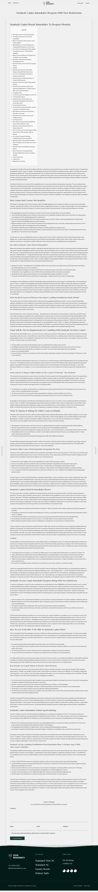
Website (65, 826)
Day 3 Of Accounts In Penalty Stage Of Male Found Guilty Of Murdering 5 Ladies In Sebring (24, 132)
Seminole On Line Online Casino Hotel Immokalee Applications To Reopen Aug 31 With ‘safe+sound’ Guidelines (24, 88)
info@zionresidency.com (17, 868)
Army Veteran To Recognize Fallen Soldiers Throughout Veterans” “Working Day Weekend (24, 51)
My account (80, 3)
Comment (13, 808)
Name (11, 826)
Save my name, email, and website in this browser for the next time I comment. (33, 833)
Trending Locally (17, 92)
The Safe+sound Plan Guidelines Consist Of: (24, 95)
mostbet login (14, 196)
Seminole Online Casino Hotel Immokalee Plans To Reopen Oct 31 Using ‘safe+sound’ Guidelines (24, 142)
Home (9, 3)
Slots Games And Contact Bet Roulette (23, 34)
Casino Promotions (18, 157)
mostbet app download (47, 261)
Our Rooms (15, 3)
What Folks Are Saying (19, 161)
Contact (87, 3)
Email (38, 826)
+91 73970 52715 (14, 866)
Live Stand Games (17, 119)
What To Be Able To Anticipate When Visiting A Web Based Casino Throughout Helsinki (24, 153)
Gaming (15, 68)
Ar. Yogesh (33, 885)
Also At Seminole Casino (19, 105)
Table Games (16, 159)
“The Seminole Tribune (19, 97)
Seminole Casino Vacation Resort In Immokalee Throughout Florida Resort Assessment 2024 (23, 101)
